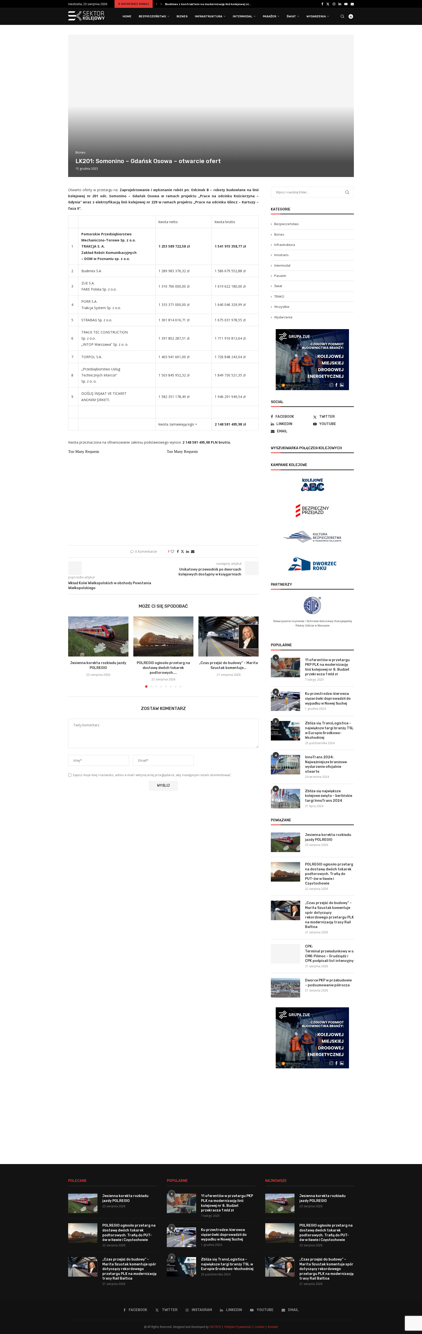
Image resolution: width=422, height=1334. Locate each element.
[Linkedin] (339, 4)
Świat (291, 16)
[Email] (352, 4)
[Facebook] (322, 4)
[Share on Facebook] (178, 551)
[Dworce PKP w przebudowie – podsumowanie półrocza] (285, 988)
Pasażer (269, 16)
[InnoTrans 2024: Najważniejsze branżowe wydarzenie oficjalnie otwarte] (285, 764)
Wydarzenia (316, 16)
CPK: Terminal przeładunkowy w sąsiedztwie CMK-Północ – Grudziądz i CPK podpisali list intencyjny (329, 953)
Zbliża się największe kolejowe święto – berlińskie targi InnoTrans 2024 (328, 796)
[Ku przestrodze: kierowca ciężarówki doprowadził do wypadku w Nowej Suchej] (285, 701)
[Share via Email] (192, 551)
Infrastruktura (208, 16)
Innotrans (281, 255)
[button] (156, 4)
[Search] (342, 16)
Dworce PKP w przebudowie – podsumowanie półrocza (328, 982)
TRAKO (279, 296)
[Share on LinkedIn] (187, 551)
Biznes (182, 16)
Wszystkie (281, 306)
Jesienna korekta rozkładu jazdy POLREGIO (197, 4)
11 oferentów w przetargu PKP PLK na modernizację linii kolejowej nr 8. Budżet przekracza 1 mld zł (327, 667)
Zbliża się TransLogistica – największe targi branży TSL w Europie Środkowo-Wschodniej (329, 730)
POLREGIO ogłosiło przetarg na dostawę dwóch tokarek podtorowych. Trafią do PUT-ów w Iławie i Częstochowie (329, 874)
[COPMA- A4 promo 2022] (312, 332)
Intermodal (242, 16)
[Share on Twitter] (182, 551)
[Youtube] (346, 4)
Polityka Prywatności (237, 1327)
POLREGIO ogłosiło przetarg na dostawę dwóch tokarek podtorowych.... (163, 668)
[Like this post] (172, 551)
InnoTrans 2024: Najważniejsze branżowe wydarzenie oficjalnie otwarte (326, 764)
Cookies (259, 1327)
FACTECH (215, 1327)
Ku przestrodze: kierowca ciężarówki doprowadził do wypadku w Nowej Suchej (328, 698)
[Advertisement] (312, 1112)
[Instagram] (334, 4)
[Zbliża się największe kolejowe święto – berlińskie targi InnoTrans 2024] (285, 798)
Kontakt (273, 1327)
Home (127, 16)
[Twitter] (327, 4)
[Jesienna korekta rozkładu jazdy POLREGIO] (98, 636)
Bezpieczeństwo (152, 16)
